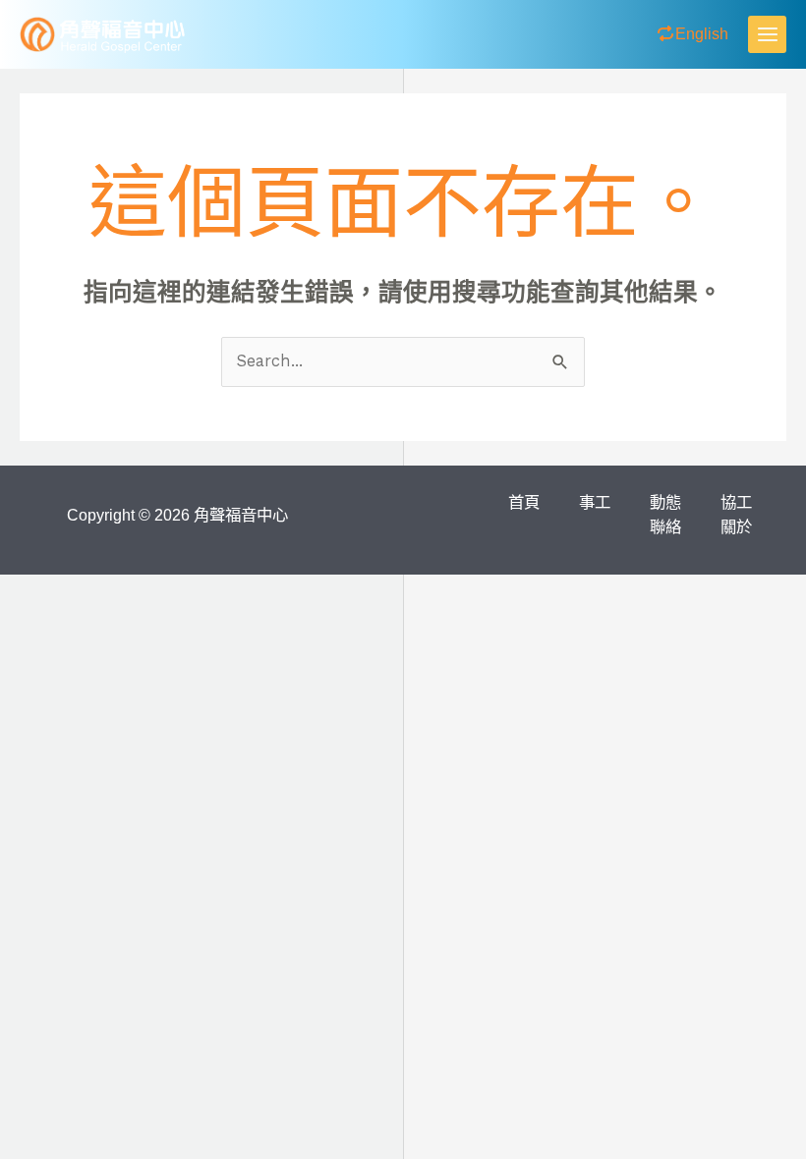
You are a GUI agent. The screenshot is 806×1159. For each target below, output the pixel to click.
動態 (665, 502)
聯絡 (665, 526)
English (701, 34)
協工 (736, 502)
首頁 (524, 502)
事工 (594, 502)
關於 (736, 526)
